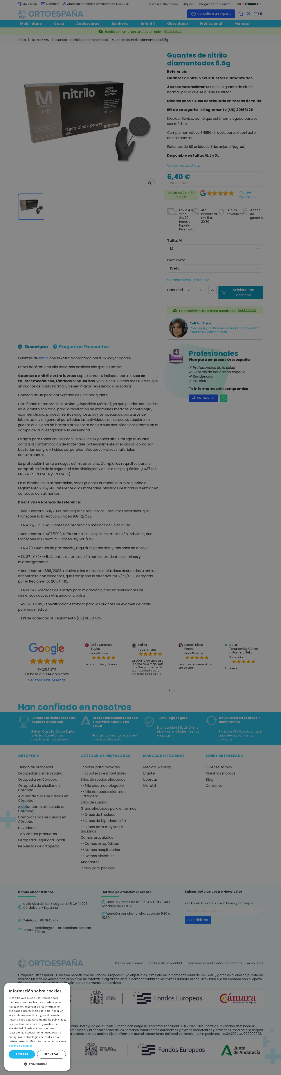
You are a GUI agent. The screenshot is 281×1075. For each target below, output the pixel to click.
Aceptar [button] (22, 1054)
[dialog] (37, 1027)
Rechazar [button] (51, 1054)
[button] (37, 1063)
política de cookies (20, 1046)
